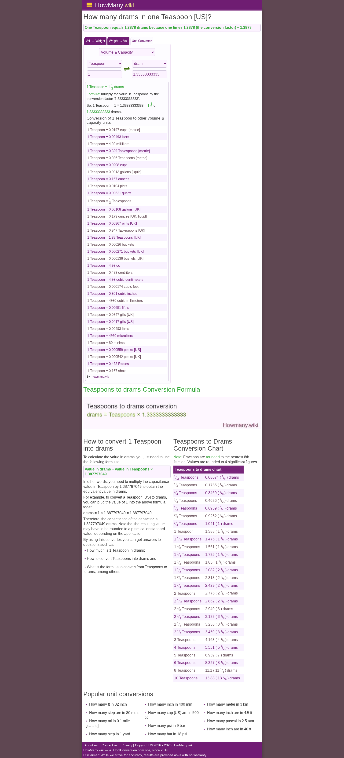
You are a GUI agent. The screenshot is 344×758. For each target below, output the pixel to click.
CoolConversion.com (128, 750)
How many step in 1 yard (109, 734)
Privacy (126, 745)
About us (91, 745)
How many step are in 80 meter (115, 713)
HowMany (114, 5)
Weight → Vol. (118, 41)
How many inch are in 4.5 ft (229, 713)
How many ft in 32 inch (108, 704)
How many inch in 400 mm (170, 704)
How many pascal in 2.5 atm (230, 721)
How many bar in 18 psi (167, 734)
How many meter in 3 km (227, 704)
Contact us (109, 745)
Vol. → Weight (95, 41)
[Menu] (89, 4)
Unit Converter (142, 41)
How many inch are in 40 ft (229, 729)
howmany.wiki (101, 376)
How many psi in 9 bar (166, 726)
